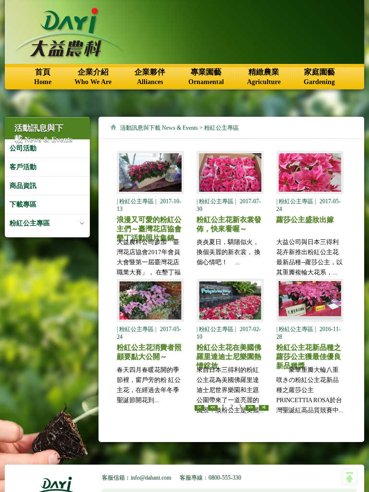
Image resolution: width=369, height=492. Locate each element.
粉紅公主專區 (30, 223)
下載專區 (23, 204)
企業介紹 (92, 77)
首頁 (42, 77)
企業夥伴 (150, 77)
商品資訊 (23, 185)
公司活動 (23, 148)
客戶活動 (23, 167)
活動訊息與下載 (159, 127)
